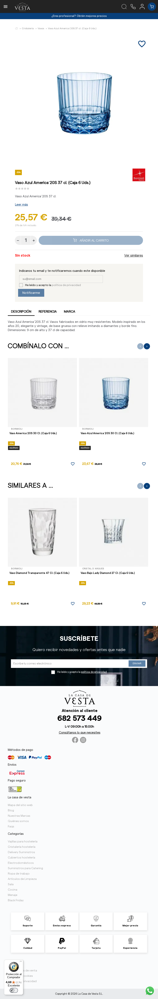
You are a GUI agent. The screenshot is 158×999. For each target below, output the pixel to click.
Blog (11, 810)
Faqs (11, 826)
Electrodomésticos (21, 863)
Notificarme (31, 292)
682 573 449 (79, 718)
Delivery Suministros (21, 852)
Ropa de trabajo (19, 873)
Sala (11, 884)
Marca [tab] (69, 311)
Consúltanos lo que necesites (79, 732)
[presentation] (140, 346)
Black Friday (16, 900)
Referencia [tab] (48, 311)
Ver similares (133, 255)
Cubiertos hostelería (21, 857)
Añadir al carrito (94, 240)
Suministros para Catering (25, 868)
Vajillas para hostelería (22, 841)
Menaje (12, 895)
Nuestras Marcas (19, 815)
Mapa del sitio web (20, 805)
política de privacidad (66, 285)
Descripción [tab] (21, 311)
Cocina (12, 889)
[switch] (14, 990)
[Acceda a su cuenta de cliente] (144, 6)
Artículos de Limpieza (22, 879)
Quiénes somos (18, 821)
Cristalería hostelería (21, 846)
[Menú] (20, 962)
